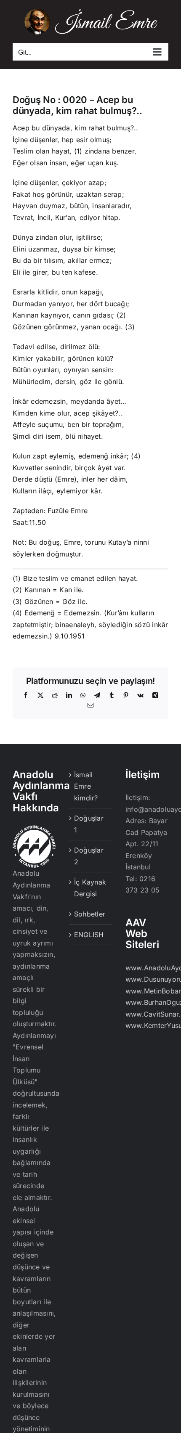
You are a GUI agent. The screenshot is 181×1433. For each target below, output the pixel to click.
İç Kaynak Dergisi (90, 888)
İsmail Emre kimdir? (86, 786)
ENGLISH (89, 934)
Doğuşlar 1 (89, 824)
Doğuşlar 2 (89, 856)
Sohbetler (89, 914)
